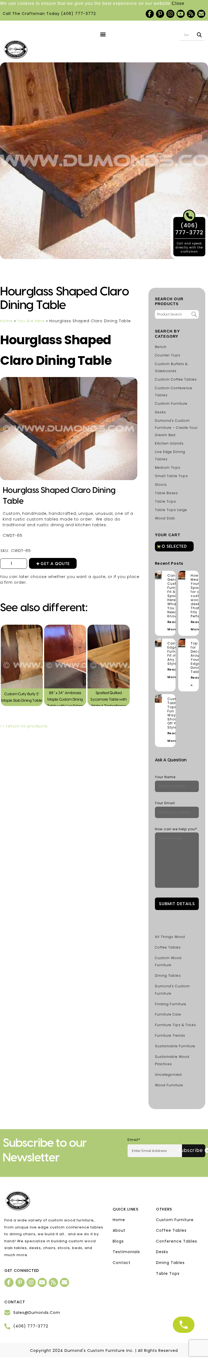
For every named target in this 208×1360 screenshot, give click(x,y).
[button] (103, 34)
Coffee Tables (168, 947)
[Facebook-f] (150, 14)
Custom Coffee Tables (176, 379)
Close (178, 3)
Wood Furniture (169, 1085)
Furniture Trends (170, 1035)
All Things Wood (170, 936)
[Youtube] (181, 14)
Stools (161, 484)
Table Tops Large (171, 509)
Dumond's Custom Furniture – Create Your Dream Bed (176, 427)
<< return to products (24, 726)
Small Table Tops (171, 476)
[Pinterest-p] (160, 14)
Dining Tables (168, 975)
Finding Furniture (170, 1004)
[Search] (199, 35)
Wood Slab (165, 518)
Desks (160, 412)
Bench (161, 346)
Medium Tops (167, 467)
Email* (134, 1139)
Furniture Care (168, 1014)
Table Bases (166, 493)
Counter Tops (167, 355)
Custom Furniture (171, 403)
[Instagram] (170, 14)
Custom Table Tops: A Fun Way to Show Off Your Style (175, 713)
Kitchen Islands (169, 443)
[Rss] (191, 14)
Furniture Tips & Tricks (175, 1025)
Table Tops (165, 501)
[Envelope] (201, 14)
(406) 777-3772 (78, 13)
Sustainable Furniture (175, 1046)
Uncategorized (168, 1074)
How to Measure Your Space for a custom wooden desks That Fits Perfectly (199, 595)
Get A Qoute (55, 564)
